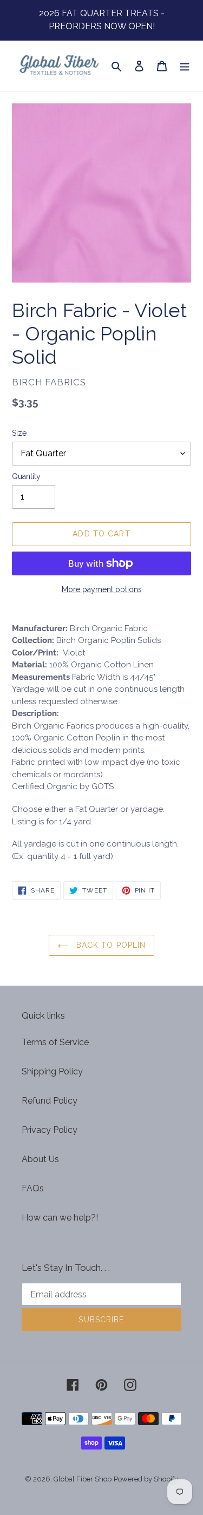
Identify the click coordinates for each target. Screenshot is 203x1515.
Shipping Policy (52, 1071)
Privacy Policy (49, 1130)
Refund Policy (49, 1101)
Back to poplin (110, 945)
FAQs (33, 1188)
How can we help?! (60, 1217)
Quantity (26, 476)
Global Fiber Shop (83, 1479)
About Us (40, 1159)
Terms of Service (55, 1042)
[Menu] (184, 65)
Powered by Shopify (146, 1479)
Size (19, 433)
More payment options (102, 589)
